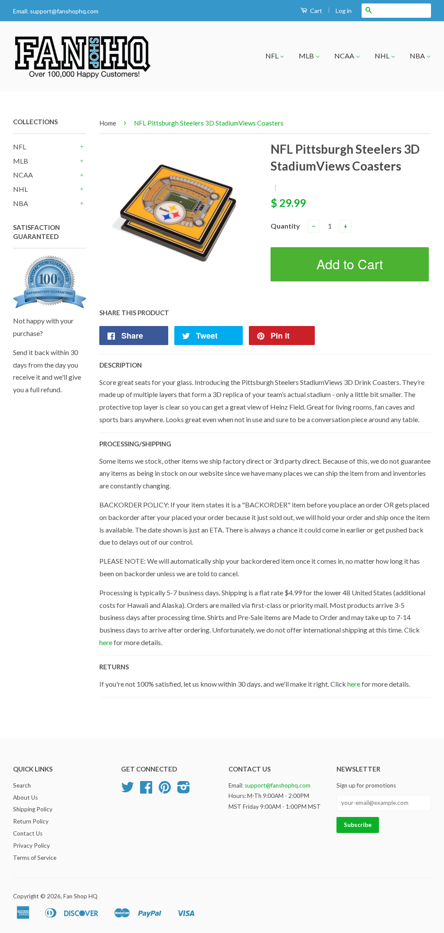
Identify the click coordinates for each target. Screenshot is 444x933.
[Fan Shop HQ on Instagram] (183, 790)
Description (120, 365)
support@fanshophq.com (64, 11)
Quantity (285, 226)
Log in (344, 10)
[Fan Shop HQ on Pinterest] (164, 790)
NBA (418, 56)
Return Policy (31, 821)
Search (22, 785)
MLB (307, 56)
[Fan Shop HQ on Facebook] (146, 790)
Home (107, 123)
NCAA (345, 56)
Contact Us (27, 833)
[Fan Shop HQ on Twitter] (127, 790)
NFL (272, 56)
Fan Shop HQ (80, 896)
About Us (25, 797)
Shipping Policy (32, 809)
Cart (315, 10)
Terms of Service (34, 857)
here (105, 642)
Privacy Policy (31, 845)
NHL (383, 56)
